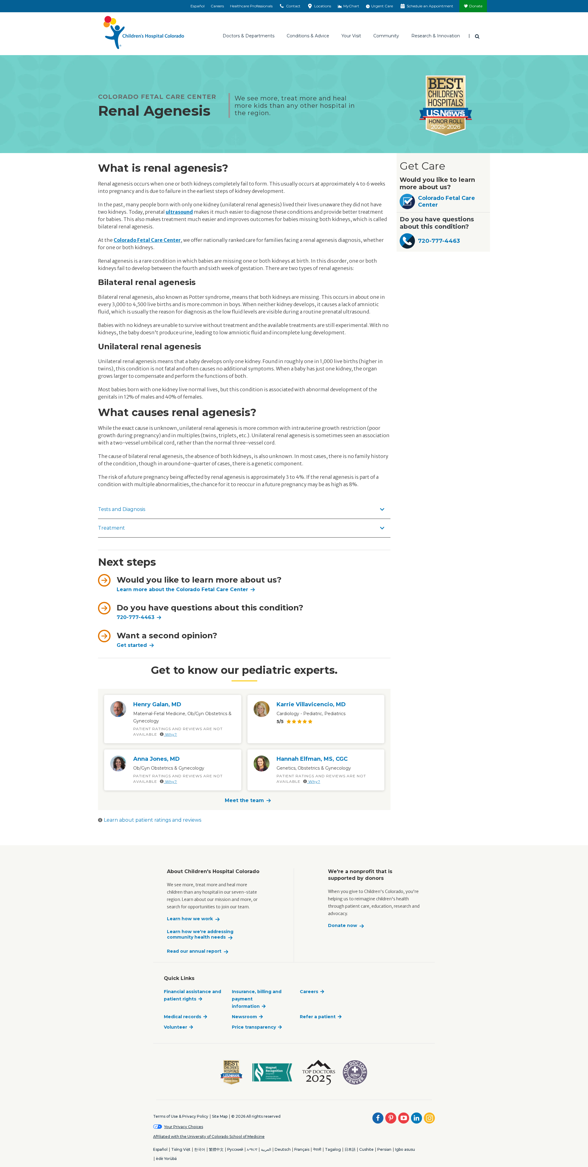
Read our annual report (194, 951)
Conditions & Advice (308, 36)
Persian (384, 1149)
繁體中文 (216, 1149)
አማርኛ (252, 1149)
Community (386, 36)
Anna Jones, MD (156, 759)
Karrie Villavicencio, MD (311, 704)
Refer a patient (318, 1016)
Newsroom (244, 1016)
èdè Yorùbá (166, 1158)
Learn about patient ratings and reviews (152, 820)
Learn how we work (190, 918)
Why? (170, 734)
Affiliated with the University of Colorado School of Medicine (209, 1136)
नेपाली (317, 1149)
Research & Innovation (435, 36)
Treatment (111, 528)
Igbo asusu (405, 1149)
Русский (235, 1149)
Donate (475, 6)
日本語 (350, 1149)
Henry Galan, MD (157, 704)
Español (197, 6)
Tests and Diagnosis (121, 509)
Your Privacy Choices (183, 1126)
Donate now (342, 925)
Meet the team (244, 800)
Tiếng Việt (180, 1149)
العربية (266, 1149)
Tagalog (333, 1149)
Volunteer (175, 1027)
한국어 (199, 1149)
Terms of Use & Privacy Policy (180, 1116)
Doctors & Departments (248, 36)
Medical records (182, 1016)
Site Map (220, 1116)
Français (301, 1149)
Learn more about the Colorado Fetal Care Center (182, 589)
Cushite (366, 1149)
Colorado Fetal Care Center (446, 201)
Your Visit (351, 36)
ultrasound (179, 212)
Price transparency (254, 1027)
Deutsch (283, 1149)
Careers (217, 6)
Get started (132, 645)
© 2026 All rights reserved (256, 1116)
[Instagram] (429, 1118)
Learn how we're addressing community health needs (200, 934)
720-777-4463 (135, 617)
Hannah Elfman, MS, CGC (312, 759)
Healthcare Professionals (251, 6)
